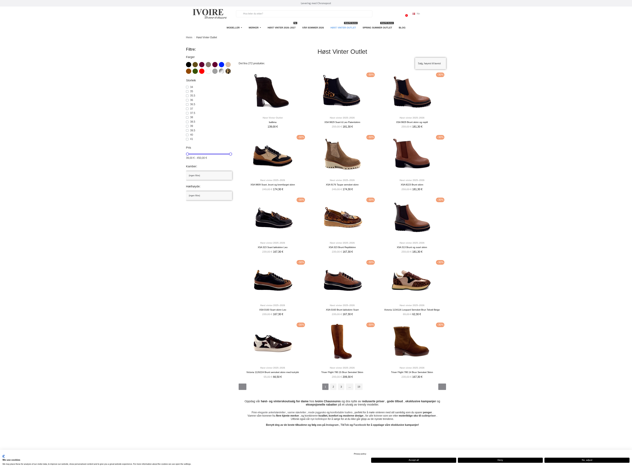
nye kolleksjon (318, 419)
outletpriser (428, 415)
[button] (405, 14)
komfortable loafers (341, 412)
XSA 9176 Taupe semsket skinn (342, 184)
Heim (189, 37)
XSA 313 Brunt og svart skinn (412, 247)
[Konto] (396, 14)
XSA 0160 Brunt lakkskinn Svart (342, 309)
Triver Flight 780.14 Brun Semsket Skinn (412, 372)
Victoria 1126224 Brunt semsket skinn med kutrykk (272, 372)
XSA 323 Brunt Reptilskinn (342, 247)
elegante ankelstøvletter (272, 412)
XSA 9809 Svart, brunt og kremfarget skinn (272, 184)
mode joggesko (317, 412)
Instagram (332, 424)
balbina (272, 122)
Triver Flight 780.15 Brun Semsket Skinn (342, 372)
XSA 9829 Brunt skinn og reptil (412, 122)
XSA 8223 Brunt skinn (412, 184)
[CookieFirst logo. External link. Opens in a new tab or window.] (3, 456)
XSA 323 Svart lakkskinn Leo (273, 247)
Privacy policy (360, 454)
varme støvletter (297, 412)
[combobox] (304, 14)
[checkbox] (188, 64)
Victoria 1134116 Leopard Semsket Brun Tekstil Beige (412, 309)
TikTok (345, 424)
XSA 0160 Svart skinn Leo (272, 309)
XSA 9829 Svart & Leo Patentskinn (342, 122)
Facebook (360, 424)
